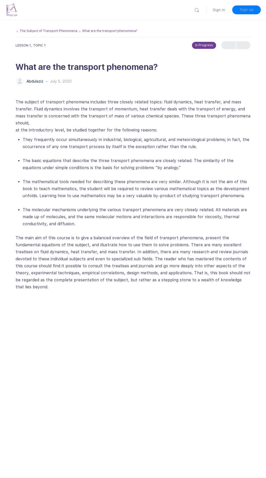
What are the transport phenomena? (109, 31)
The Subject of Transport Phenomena (48, 31)
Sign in (219, 10)
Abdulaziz (35, 81)
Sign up (247, 10)
